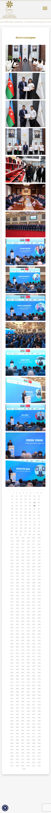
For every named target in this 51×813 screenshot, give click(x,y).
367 (22, 679)
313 (22, 650)
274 (39, 628)
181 (22, 579)
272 (28, 628)
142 (39, 557)
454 (39, 724)
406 (39, 698)
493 (22, 746)
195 (33, 586)
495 (33, 746)
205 (22, 592)
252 (17, 618)
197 (11, 589)
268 (39, 624)
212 (28, 596)
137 (11, 557)
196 (39, 586)
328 (39, 657)
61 (21, 518)
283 (22, 634)
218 (28, 599)
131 (11, 554)
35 (30, 506)
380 (28, 685)
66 (12, 522)
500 (28, 750)
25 (17, 502)
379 (22, 685)
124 (39, 547)
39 (17, 509)
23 (39, 499)
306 (17, 647)
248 (28, 615)
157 (22, 567)
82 (21, 528)
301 (22, 644)
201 (33, 589)
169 (22, 573)
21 (30, 499)
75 (21, 525)
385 (22, 689)
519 (33, 759)
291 (33, 637)
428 (28, 711)
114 (17, 544)
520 (39, 759)
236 (28, 608)
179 (11, 579)
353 (11, 673)
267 (33, 624)
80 (12, 528)
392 (28, 692)
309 (33, 647)
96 (21, 535)
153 (33, 563)
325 (22, 657)
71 (34, 522)
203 (11, 592)
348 (17, 669)
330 (17, 660)
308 (28, 647)
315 (33, 650)
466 (39, 730)
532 (39, 766)
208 (39, 592)
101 (11, 538)
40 (21, 509)
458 (28, 727)
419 (11, 708)
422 (28, 708)
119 (12, 547)
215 (11, 599)
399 (33, 695)
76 (25, 525)
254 (28, 618)
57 (34, 515)
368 (28, 679)
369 (33, 679)
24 (12, 502)
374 (28, 682)
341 (11, 666)
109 (23, 541)
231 (33, 605)
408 (17, 701)
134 (28, 554)
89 (21, 531)
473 (11, 737)
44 (39, 509)
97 (25, 535)
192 (17, 586)
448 (39, 721)
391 (22, 692)
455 (11, 727)
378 (17, 685)
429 (33, 711)
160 (39, 567)
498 (17, 750)
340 (39, 663)
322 (39, 653)
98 (29, 535)
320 (28, 653)
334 (39, 660)
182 (28, 579)
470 (28, 734)
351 (33, 669)
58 (39, 515)
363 (33, 676)
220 (39, 599)
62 (25, 518)
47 (21, 512)
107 (12, 541)
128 (28, 551)
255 (33, 618)
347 (11, 669)
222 (17, 602)
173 (11, 576)
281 (11, 634)
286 (39, 634)
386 (28, 689)
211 (22, 596)
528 (17, 766)
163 (22, 570)
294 (17, 640)
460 (39, 727)
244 (39, 612)
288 (17, 637)
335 (11, 663)
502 (39, 750)
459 (33, 727)
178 (39, 576)
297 (33, 640)
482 (28, 740)
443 (11, 721)
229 (22, 605)
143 (11, 560)
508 (39, 753)
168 (17, 573)
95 (16, 535)
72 (39, 522)
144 (17, 560)
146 (28, 560)
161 (11, 570)
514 (39, 756)
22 (34, 499)
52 (12, 515)
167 (11, 573)
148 (39, 560)
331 (22, 660)
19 (21, 499)
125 (11, 551)
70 (30, 522)
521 (11, 762)
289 (22, 637)
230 (28, 605)
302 (28, 644)
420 (17, 708)
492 (17, 746)
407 (12, 701)
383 (11, 689)
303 (33, 644)
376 (39, 682)
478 (39, 737)
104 (28, 538)
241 (22, 612)
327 (33, 657)
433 (22, 714)
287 (11, 637)
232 (39, 605)
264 (17, 624)
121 (22, 547)
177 (33, 576)
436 (39, 714)
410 (28, 701)
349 (22, 669)
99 (34, 535)
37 (39, 506)
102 (17, 538)
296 (28, 640)
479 (11, 740)
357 (33, 673)
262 (39, 621)
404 (28, 698)
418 (39, 705)
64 (34, 518)
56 (30, 515)
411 (33, 701)
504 (17, 753)
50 (34, 512)
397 (22, 695)
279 (33, 631)
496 (39, 746)
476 (28, 737)
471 (33, 734)
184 (39, 579)
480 (17, 740)
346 (39, 666)
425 (11, 711)
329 (11, 660)
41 (25, 509)
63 (30, 518)
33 (21, 506)
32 (17, 506)
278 (28, 631)
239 (11, 612)
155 (11, 567)
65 (39, 518)
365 (11, 679)
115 (22, 544)
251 (11, 618)
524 (28, 762)
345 (33, 666)
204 (17, 592)
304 (39, 644)
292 (39, 637)
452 (28, 724)
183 (33, 579)
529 (22, 766)
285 (33, 634)
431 (11, 714)
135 (33, 554)
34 (25, 506)
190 (39, 583)
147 (33, 560)
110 (28, 541)
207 (33, 592)
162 (17, 570)
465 (33, 730)
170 (28, 573)
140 (28, 557)
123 (33, 547)
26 (21, 502)
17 (12, 499)
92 (34, 531)
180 (17, 579)
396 (17, 695)
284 (28, 634)
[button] (5, 808)
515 (11, 759)
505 (22, 753)
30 (39, 502)
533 (24, 769)
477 (33, 737)
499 (22, 750)
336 (17, 663)
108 (17, 541)
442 (39, 718)
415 (22, 705)
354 (17, 673)
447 (33, 721)
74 (17, 525)
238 (39, 608)
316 (39, 650)
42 (30, 509)
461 (11, 730)
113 (12, 544)
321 (33, 653)
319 (22, 653)
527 (11, 766)
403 (22, 698)
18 (17, 499)
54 (21, 515)
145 (22, 560)
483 (33, 740)
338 (28, 663)
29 (34, 502)
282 (17, 634)
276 (17, 631)
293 (11, 640)
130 (39, 551)
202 (39, 589)
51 (39, 512)
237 (33, 608)
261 (33, 621)
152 (28, 563)
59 (12, 518)
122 (28, 547)
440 (28, 718)
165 (33, 570)
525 (33, 762)
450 (17, 724)
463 (22, 730)
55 (25, 515)
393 (33, 692)
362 (28, 676)
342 (17, 666)
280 (39, 631)
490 (39, 743)
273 (33, 628)
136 (39, 554)
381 (33, 685)
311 (12, 650)
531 (33, 766)
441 (33, 718)
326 (28, 657)
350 (28, 669)
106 (39, 538)
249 (33, 615)
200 (28, 589)
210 (17, 596)
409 (22, 701)
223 (22, 602)
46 (17, 512)
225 (33, 602)
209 (12, 596)
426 (17, 711)
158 (28, 567)
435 (33, 714)
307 (22, 647)
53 (17, 515)
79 (39, 525)
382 (39, 685)
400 (39, 695)
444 (17, 721)
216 (17, 599)
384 (17, 689)
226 (39, 602)
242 (28, 612)
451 (22, 724)
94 (12, 535)
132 (17, 554)
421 (22, 708)
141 (33, 557)
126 (17, 551)
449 (11, 724)
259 (22, 621)
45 (12, 512)
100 (38, 535)
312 (17, 650)
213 (33, 596)
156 (17, 567)
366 (17, 679)
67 (17, 522)
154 (39, 563)
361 (22, 676)
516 (17, 759)
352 (39, 669)
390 (17, 692)
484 (39, 740)
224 (28, 602)
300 (17, 644)
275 (11, 631)
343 (22, 666)
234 (17, 608)
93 (39, 531)
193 (22, 586)
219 (33, 599)
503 (11, 753)
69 (25, 522)
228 (17, 605)
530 (28, 766)
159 (33, 567)
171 (33, 573)
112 (39, 541)
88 (17, 531)
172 (39, 573)
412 (39, 701)
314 (28, 650)
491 (11, 746)
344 (28, 666)
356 (28, 673)
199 (22, 589)
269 (11, 628)
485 (11, 743)
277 (22, 631)
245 (11, 615)
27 (25, 502)
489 (33, 743)
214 (39, 596)
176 (28, 576)
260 (28, 621)
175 (22, 576)
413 (11, 705)
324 (17, 657)
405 (33, 698)
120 (17, 547)
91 (30, 531)
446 (28, 721)
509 (12, 756)
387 (33, 689)
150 (17, 563)
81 (17, 528)
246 (17, 615)
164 (28, 570)
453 (33, 724)
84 (30, 528)
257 (11, 621)
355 (22, 673)
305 (11, 647)
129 (33, 551)
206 (28, 592)
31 (12, 506)
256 (39, 618)
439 (22, 718)
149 (11, 563)
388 (39, 689)
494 (28, 746)
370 (39, 679)
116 (28, 544)
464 (28, 730)
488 (28, 743)
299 (11, 644)
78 (34, 525)
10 (12, 496)
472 (39, 734)
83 (25, 528)
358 (39, 673)
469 (22, 734)
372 (17, 682)
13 (25, 496)
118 (38, 544)
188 (28, 583)
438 (17, 718)
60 (17, 518)
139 (22, 557)
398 (28, 695)
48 (25, 512)
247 (22, 615)
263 (11, 624)
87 (12, 531)
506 (28, 753)
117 (33, 544)
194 (28, 586)
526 (39, 762)
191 (11, 586)
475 (22, 737)
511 (22, 756)
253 (22, 618)
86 (39, 528)
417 (33, 705)
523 (22, 762)
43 (34, 509)
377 (11, 685)
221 (11, 602)
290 (28, 637)
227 (11, 605)
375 (33, 682)
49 (30, 512)
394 (39, 692)
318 (17, 653)
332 (28, 660)
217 (22, 599)
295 (22, 640)
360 (17, 676)
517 (22, 759)
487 (22, 743)
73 (12, 525)
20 (25, 499)
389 (11, 692)
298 (39, 640)
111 (33, 541)
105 (33, 538)
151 (22, 563)
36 (34, 506)
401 (11, 698)
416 (28, 705)
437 (11, 718)
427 (22, 711)
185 (11, 583)
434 (28, 714)
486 (17, 743)
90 (25, 531)
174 (17, 576)
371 (11, 682)
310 (39, 647)
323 (11, 657)
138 (17, 557)
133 (22, 554)
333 (33, 660)
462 (17, 730)
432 (17, 714)
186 (17, 583)
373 (22, 682)
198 (17, 589)
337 (22, 663)
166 (39, 570)
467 (11, 734)
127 (22, 551)
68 (21, 522)
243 (33, 612)
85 (34, 528)
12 (21, 496)
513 (33, 756)
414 (17, 705)
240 (17, 612)
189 (33, 583)
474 (17, 737)
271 (22, 628)
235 (22, 608)
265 (22, 624)
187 (22, 583)
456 (17, 727)
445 (22, 721)
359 (11, 676)
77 (30, 525)
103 (22, 538)
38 (12, 509)
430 (39, 711)
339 (33, 663)
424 (39, 708)
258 (17, 621)
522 (17, 762)
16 (39, 496)
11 (17, 496)
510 (17, 756)
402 (17, 698)
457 (22, 727)
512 (28, 756)
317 (11, 653)
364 (39, 676)
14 (30, 496)
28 (30, 502)
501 (33, 750)
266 (28, 624)
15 (34, 496)
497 (11, 750)
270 (17, 628)
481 (22, 740)
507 (33, 753)
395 (11, 695)
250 (39, 615)
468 (17, 734)
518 (28, 759)
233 (11, 608)
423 (33, 708)
